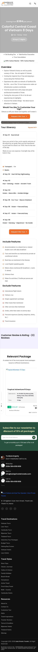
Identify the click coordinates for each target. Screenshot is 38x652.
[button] (19, 136)
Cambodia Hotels (6, 593)
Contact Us (4, 607)
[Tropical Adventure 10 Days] (19, 377)
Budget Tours (5, 543)
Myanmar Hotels (6, 626)
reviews (17, 407)
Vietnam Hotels (6, 550)
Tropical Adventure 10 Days (14, 389)
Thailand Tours (6, 536)
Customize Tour (6, 610)
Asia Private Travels (22, 641)
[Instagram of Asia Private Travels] (15, 508)
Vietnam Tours (6, 523)
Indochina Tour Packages (9, 540)
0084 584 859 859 (13, 466)
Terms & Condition (7, 623)
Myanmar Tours (6, 533)
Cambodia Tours (6, 530)
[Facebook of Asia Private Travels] (2, 508)
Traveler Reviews (6, 620)
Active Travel (5, 583)
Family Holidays (6, 573)
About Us (4, 603)
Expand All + (32, 127)
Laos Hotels (5, 553)
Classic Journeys (6, 567)
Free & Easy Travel (7, 586)
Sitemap (3, 633)
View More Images (19, 123)
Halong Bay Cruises (7, 546)
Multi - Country (6, 590)
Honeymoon (5, 580)
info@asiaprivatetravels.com (18, 474)
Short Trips (4, 563)
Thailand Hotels (6, 630)
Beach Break (5, 576)
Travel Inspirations (7, 616)
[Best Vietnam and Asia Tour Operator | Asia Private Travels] (7, 3)
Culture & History (6, 570)
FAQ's (3, 613)
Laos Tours (4, 527)
